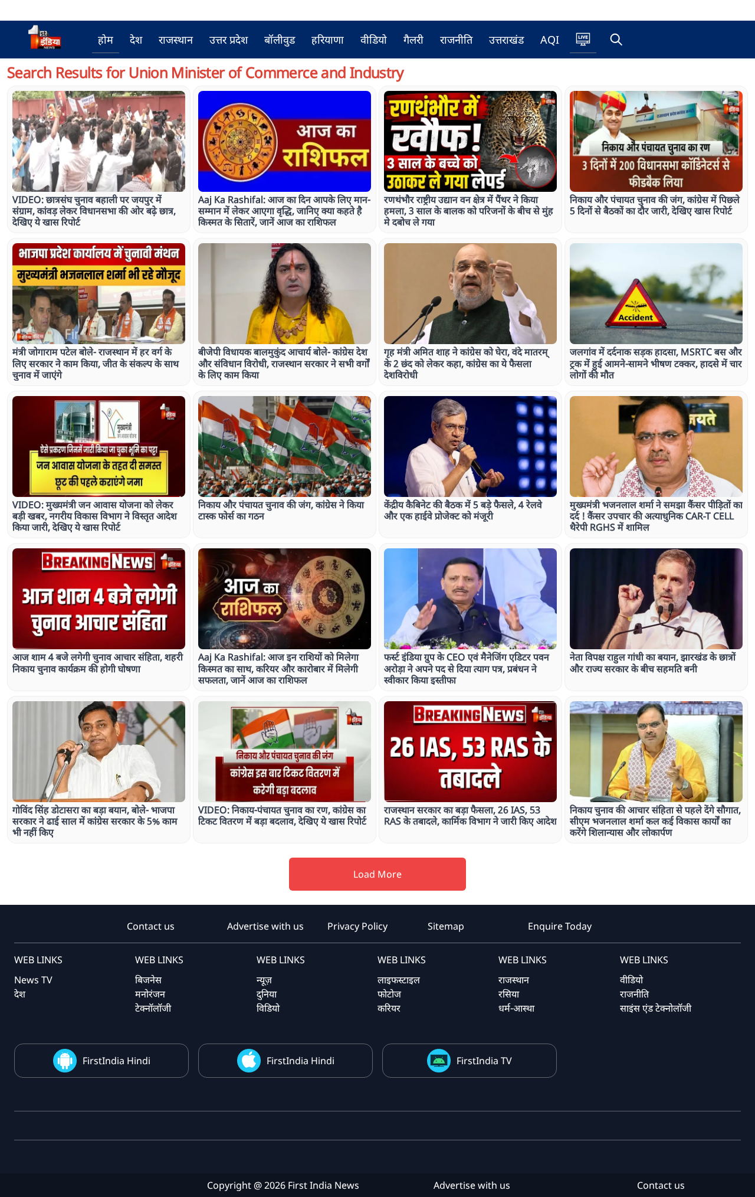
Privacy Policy (357, 926)
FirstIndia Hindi (116, 1060)
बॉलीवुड (279, 39)
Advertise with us (265, 926)
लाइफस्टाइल (399, 979)
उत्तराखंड (506, 39)
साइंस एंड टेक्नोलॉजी (655, 1008)
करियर (389, 1008)
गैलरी (413, 39)
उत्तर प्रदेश (228, 39)
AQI (549, 39)
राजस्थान (176, 39)
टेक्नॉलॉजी (153, 1008)
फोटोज (389, 993)
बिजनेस (148, 979)
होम (105, 39)
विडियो (268, 1008)
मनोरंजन (150, 993)
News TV (33, 979)
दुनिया (267, 993)
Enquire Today (560, 926)
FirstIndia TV (484, 1060)
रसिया (508, 993)
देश (136, 39)
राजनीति (456, 39)
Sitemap (446, 926)
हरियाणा (327, 39)
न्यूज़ (264, 979)
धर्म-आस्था (516, 1008)
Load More (377, 874)
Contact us (151, 926)
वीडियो (373, 39)
